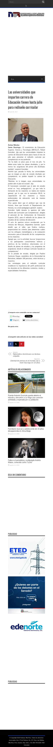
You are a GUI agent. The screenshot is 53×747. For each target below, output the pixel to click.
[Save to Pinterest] (21, 344)
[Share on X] (16, 344)
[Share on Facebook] (10, 344)
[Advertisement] (26, 46)
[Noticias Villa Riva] (26, 15)
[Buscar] (43, 2)
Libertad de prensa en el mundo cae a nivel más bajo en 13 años (25, 361)
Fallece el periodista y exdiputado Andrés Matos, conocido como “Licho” (24, 461)
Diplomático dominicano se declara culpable (26, 354)
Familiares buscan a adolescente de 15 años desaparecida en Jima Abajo (26, 430)
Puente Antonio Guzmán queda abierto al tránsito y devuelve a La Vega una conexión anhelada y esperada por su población (25, 397)
